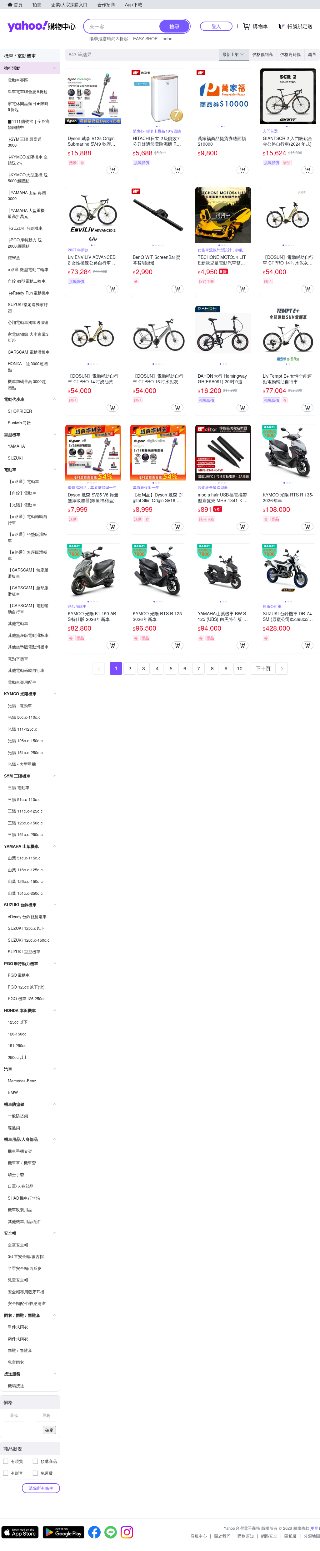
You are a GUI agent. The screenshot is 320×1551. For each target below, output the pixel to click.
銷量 (312, 54)
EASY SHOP (145, 38)
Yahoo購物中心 (42, 26)
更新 (315, 1528)
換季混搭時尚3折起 (108, 38)
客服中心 (199, 1536)
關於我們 (222, 1536)
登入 (216, 26)
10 (239, 668)
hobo (167, 38)
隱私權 (290, 1536)
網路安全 (269, 1536)
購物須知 (246, 1536)
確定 (49, 1430)
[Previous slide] (69, 96)
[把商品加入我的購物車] (112, 170)
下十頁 (263, 668)
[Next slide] (117, 96)
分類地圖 (312, 1536)
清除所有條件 (41, 1488)
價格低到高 (262, 54)
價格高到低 (290, 54)
